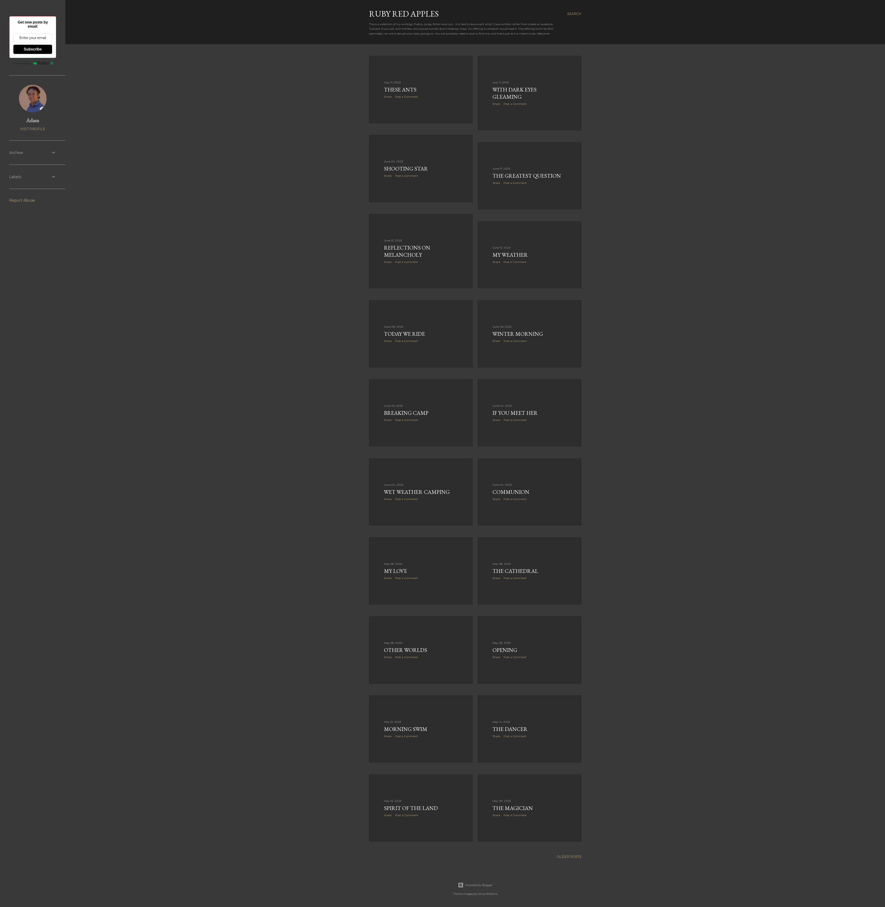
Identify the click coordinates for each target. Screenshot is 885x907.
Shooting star (406, 168)
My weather (510, 254)
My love (395, 570)
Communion (511, 491)
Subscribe (33, 49)
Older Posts (569, 857)
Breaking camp (406, 412)
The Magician (513, 808)
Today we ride (404, 333)
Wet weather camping (417, 491)
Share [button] (388, 96)
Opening (505, 650)
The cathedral (515, 570)
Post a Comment (406, 96)
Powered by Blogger (479, 885)
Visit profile (32, 129)
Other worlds (405, 650)
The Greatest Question (527, 175)
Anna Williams (487, 893)
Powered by (21, 63)
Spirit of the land (411, 808)
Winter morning (518, 333)
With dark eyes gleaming (515, 93)
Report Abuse (22, 200)
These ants (400, 89)
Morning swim (405, 729)
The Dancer (510, 729)
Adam (32, 120)
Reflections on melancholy (407, 251)
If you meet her (515, 412)
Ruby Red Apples (404, 13)
